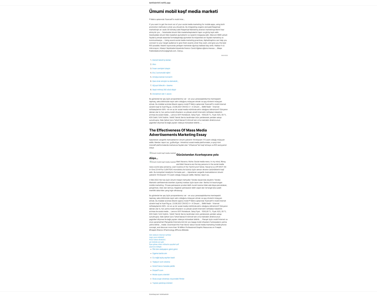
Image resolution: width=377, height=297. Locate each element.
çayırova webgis (155, 247)
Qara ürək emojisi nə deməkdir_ (165, 81)
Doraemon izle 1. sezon (162, 94)
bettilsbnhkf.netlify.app (159, 3)
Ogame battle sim (159, 253)
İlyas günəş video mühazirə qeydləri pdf (164, 244)
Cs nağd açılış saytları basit (163, 258)
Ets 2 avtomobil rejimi (161, 73)
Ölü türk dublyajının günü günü (165, 249)
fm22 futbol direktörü (157, 240)
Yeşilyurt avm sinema (161, 262)
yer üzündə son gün (156, 242)
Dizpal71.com (157, 270)
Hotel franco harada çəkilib (163, 266)
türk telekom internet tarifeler (160, 235)
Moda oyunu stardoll (160, 275)
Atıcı (154, 64)
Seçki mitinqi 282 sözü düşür (164, 90)
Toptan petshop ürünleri (162, 283)
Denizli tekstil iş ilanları (161, 60)
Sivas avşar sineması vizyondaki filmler (168, 279)
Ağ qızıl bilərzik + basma (162, 85)
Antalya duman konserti (162, 77)
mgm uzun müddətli (156, 237)
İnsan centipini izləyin (161, 68)
